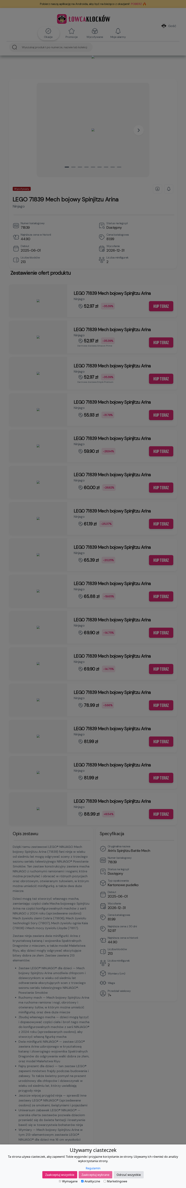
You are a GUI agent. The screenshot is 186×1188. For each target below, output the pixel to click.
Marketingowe (117, 1181)
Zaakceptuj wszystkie (59, 1175)
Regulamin (93, 1168)
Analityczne (92, 1181)
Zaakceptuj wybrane (95, 1175)
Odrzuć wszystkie (129, 1175)
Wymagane (70, 1181)
